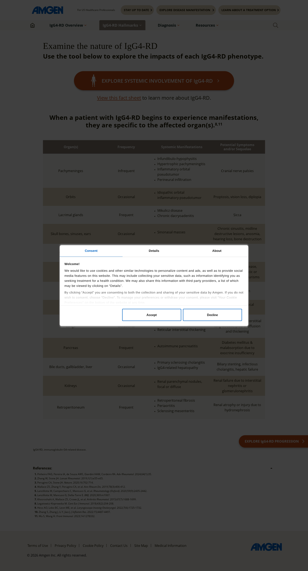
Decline (212, 315)
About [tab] (216, 250)
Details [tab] (154, 250)
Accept (151, 315)
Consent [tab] (91, 250)
